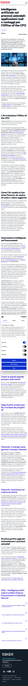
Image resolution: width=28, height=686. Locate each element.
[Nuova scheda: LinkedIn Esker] (4, 671)
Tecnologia (4, 30)
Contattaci (7, 665)
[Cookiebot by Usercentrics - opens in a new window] (21, 317)
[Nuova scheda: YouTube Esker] (8, 671)
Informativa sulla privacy (7, 677)
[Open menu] (26, 3)
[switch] (25, 346)
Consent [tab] (5, 320)
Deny (14, 368)
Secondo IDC (12, 75)
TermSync (4, 681)
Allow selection (14, 364)
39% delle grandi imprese (19, 158)
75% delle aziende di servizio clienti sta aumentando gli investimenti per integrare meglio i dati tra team (14, 434)
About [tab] (23, 320)
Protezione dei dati (6, 679)
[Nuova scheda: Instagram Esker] (13, 671)
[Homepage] (5, 3)
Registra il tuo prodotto (16, 679)
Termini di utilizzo (17, 677)
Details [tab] (14, 320)
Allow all (14, 360)
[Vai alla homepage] (7, 654)
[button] (14, 605)
